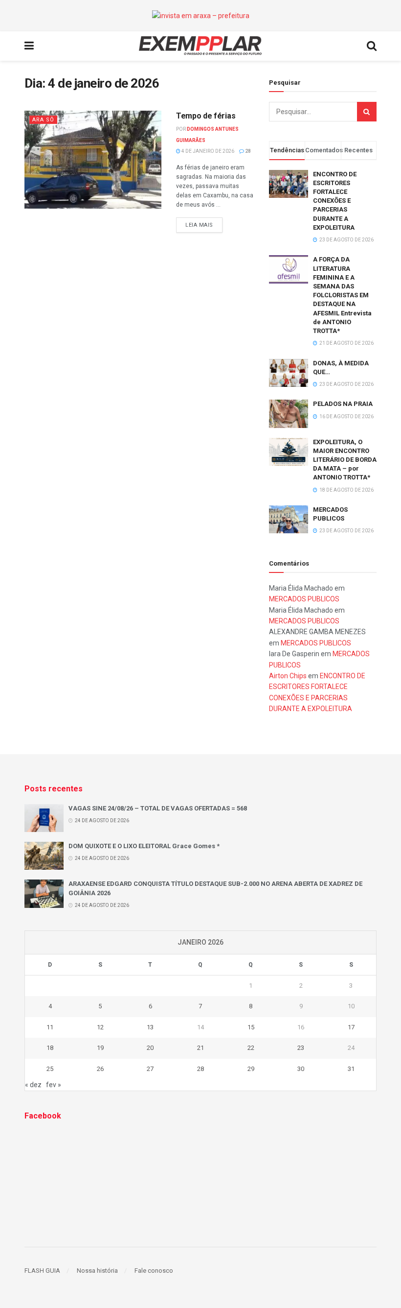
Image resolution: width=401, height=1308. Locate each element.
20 (150, 1047)
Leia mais (199, 225)
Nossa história (97, 1270)
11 (49, 1027)
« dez (33, 1085)
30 (300, 1068)
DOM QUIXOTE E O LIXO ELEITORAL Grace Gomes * (144, 846)
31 (351, 1068)
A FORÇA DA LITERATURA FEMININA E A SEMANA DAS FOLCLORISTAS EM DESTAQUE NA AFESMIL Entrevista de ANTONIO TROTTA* (342, 295)
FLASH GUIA (42, 1270)
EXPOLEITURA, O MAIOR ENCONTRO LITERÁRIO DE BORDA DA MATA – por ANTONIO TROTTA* (345, 459)
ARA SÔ (43, 120)
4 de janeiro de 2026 (207, 151)
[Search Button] (367, 111)
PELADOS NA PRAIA (343, 403)
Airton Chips (288, 676)
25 (49, 1068)
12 (100, 1027)
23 (300, 1047)
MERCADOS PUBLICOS (304, 599)
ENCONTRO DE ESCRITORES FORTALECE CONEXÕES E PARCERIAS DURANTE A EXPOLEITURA (334, 200)
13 (150, 1027)
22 (250, 1047)
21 (200, 1047)
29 (250, 1068)
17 (351, 1027)
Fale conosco (153, 1270)
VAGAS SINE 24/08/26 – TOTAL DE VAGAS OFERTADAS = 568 (157, 808)
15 (250, 1027)
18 (49, 1047)
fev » (53, 1085)
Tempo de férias (205, 115)
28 (247, 151)
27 (150, 1068)
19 (100, 1047)
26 (100, 1068)
